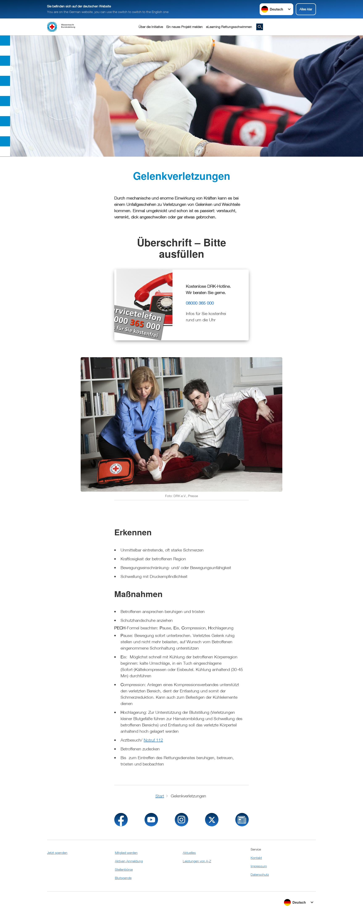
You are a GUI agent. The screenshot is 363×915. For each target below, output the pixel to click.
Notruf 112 (153, 739)
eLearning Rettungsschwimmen (229, 27)
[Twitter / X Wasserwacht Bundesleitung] (211, 819)
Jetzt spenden (57, 853)
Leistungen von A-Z (197, 861)
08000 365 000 (200, 302)
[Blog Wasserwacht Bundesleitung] (242, 819)
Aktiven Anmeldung (129, 861)
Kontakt (256, 858)
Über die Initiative (151, 27)
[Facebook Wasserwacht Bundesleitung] (121, 819)
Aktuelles (189, 853)
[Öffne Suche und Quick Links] (259, 27)
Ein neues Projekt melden (184, 27)
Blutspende (123, 878)
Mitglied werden (126, 853)
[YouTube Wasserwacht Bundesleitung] (151, 819)
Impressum (259, 866)
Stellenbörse (124, 869)
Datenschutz (260, 874)
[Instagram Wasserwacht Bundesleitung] (181, 819)
